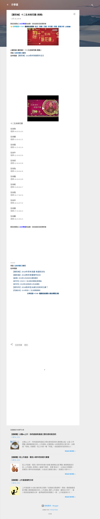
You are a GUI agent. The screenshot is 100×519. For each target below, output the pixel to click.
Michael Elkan (54, 510)
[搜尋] (92, 5)
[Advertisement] (87, 39)
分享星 (14, 4)
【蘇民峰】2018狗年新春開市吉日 (26, 275)
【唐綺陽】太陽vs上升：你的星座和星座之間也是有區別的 (33, 434)
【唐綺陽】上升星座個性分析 (21, 480)
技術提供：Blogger (51, 506)
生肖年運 (18, 345)
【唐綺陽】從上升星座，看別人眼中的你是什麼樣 (29, 457)
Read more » (70, 451)
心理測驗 (68, 26)
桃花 (26, 345)
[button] (74, 14)
